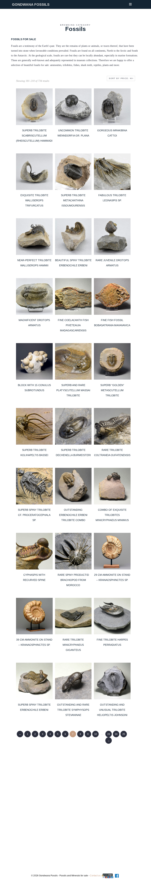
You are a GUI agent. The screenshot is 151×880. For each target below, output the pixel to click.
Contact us (95, 875)
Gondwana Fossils (31, 4)
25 (123, 734)
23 (108, 734)
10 (95, 734)
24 (116, 734)
